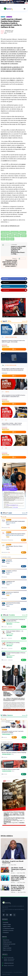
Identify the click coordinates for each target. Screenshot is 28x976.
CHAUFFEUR (9, 560)
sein (18, 212)
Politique (9, 16)
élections (24, 118)
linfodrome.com (9, 30)
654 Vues (13, 882)
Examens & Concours (8, 930)
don (15, 48)
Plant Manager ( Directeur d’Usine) (14, 546)
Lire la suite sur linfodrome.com (10, 226)
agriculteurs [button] (14, 232)
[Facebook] (3, 915)
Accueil (3, 16)
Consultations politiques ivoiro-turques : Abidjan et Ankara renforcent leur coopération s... (18, 878)
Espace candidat (7, 948)
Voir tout (24, 321)
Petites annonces (7, 942)
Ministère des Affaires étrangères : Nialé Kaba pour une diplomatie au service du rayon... (17, 888)
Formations (6, 932)
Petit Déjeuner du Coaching (12, 642)
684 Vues (4, 864)
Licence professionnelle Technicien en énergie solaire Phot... (15, 620)
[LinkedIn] (7, 915)
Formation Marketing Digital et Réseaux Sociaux (15, 653)
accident (5, 160)
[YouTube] (10, 915)
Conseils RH (6, 946)
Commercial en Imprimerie (12, 592)
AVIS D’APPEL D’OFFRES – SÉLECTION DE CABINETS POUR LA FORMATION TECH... (12, 424)
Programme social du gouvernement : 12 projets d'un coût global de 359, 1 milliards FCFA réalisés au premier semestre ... (9, 263)
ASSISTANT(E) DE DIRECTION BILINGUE (15, 521)
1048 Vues (13, 892)
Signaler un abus (6, 974)
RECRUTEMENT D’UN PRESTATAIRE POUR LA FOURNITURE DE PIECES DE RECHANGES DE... (13, 369)
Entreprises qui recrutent (9, 944)
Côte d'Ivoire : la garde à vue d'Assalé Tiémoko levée (12, 862)
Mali (11, 80)
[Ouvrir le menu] (24, 8)
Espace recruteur (7, 950)
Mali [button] (7, 239)
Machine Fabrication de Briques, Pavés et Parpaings (14, 752)
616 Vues (13, 873)
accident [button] (11, 235)
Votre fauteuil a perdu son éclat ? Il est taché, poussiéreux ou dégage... (12, 732)
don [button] (12, 239)
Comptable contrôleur (11, 570)
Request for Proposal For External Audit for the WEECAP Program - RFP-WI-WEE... (13, 341)
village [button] (18, 235)
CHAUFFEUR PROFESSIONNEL (13, 603)
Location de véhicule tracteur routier (10, 769)
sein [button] (3, 239)
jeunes (24, 164)
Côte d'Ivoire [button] (5, 232)
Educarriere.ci (9, 972)
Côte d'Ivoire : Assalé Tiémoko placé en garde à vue (18, 869)
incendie (18, 93)
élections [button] (22, 232)
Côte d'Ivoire (11, 56)
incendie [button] (4, 235)
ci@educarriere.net (9, 963)
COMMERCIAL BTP (10, 581)
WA (24, 737)
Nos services (6, 940)
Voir (15, 349)
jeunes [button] (24, 235)
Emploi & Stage (7, 924)
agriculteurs (4, 134)
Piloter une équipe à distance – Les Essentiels (14, 631)
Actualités (5, 922)
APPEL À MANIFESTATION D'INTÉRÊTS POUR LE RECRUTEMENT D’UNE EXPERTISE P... (13, 396)
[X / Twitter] (14, 915)
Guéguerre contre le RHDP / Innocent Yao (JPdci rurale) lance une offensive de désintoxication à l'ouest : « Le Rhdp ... (18, 250)
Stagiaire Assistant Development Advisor (15, 533)
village (19, 147)
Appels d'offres (7, 926)
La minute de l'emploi (8, 928)
